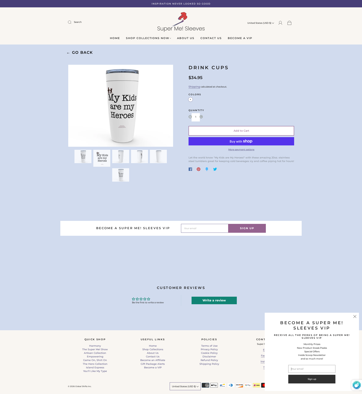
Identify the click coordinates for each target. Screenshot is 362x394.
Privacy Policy (209, 349)
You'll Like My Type (95, 370)
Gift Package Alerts (153, 363)
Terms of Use (209, 345)
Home (115, 38)
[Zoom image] (120, 106)
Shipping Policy (209, 363)
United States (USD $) (259, 23)
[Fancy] (207, 169)
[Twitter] (215, 169)
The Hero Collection (95, 363)
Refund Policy (209, 360)
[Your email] (204, 228)
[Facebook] (190, 169)
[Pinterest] (198, 169)
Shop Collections (152, 349)
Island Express (95, 367)
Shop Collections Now (147, 38)
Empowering (95, 356)
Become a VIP (240, 38)
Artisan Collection (95, 352)
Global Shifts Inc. (83, 386)
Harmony (95, 345)
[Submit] (72, 22)
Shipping (194, 86)
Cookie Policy (209, 352)
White (190, 99)
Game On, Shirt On (95, 360)
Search (78, 22)
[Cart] (289, 23)
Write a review (214, 300)
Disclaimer (209, 356)
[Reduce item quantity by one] (190, 117)
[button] (78, 106)
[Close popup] (355, 317)
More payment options (241, 149)
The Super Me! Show (95, 349)
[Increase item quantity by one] (201, 117)
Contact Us (211, 38)
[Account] (280, 22)
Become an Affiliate (152, 360)
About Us (185, 38)
